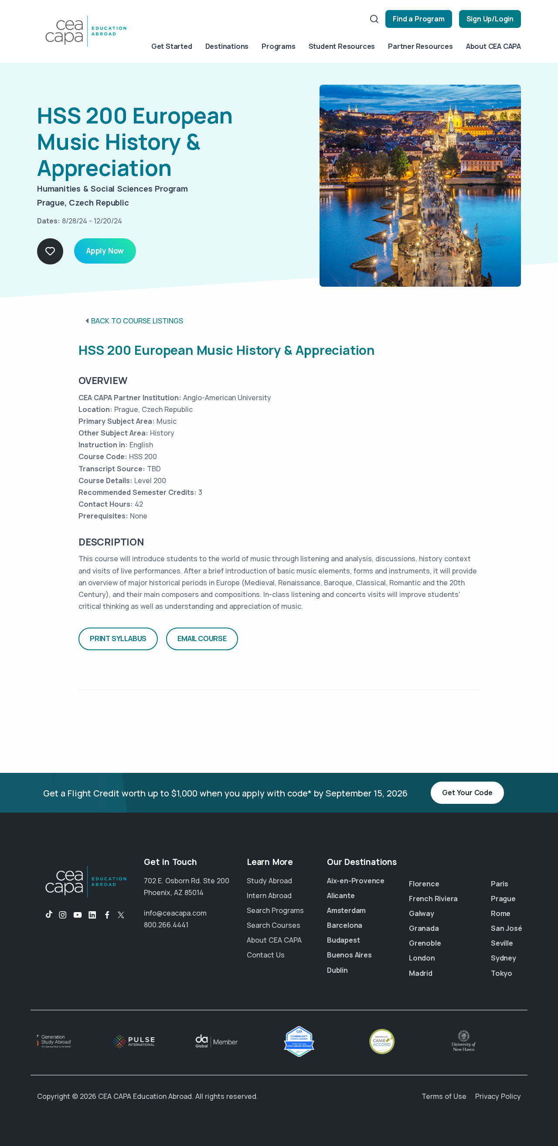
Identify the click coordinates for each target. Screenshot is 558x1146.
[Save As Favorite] (50, 251)
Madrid (420, 973)
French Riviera (433, 898)
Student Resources (342, 46)
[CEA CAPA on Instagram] (62, 915)
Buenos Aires (349, 955)
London (422, 958)
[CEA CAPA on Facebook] (107, 915)
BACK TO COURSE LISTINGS (137, 321)
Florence (424, 884)
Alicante (340, 895)
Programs (278, 46)
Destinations (227, 46)
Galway (421, 913)
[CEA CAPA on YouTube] (77, 915)
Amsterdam (346, 910)
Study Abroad (269, 880)
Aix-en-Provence (355, 880)
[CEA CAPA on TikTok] (44, 915)
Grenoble (425, 943)
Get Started (171, 46)
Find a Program (418, 19)
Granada (424, 928)
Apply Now (105, 251)
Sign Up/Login (490, 19)
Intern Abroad (269, 895)
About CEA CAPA (493, 46)
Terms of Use (444, 1096)
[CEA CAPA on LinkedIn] (92, 915)
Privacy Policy (498, 1096)
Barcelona (344, 925)
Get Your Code (467, 792)
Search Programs (275, 910)
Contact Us (266, 955)
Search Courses (273, 925)
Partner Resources (420, 46)
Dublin (337, 970)
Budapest (343, 940)
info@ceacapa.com (175, 913)
